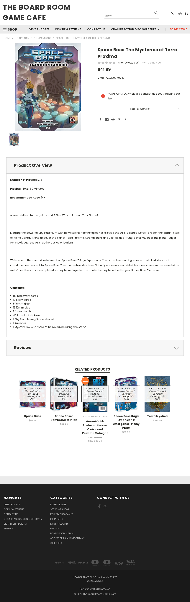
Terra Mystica (157, 416)
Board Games (58, 504)
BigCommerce (101, 589)
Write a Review (151, 62)
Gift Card (56, 543)
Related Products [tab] (92, 369)
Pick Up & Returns (68, 29)
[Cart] (186, 13)
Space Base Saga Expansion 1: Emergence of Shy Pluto (126, 422)
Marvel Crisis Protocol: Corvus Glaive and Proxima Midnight (95, 427)
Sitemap (8, 528)
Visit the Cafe (39, 29)
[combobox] (131, 15)
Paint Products (59, 523)
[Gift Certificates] (180, 13)
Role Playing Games (61, 514)
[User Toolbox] (172, 13)
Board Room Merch (61, 533)
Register (22, 523)
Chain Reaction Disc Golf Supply (135, 29)
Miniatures (56, 519)
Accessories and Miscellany (67, 538)
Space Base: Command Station (63, 418)
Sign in (8, 523)
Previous (184, 590)
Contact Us (96, 29)
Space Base (32, 416)
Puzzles (54, 528)
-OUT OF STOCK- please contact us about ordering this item (33, 393)
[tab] (95, 165)
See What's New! (59, 509)
